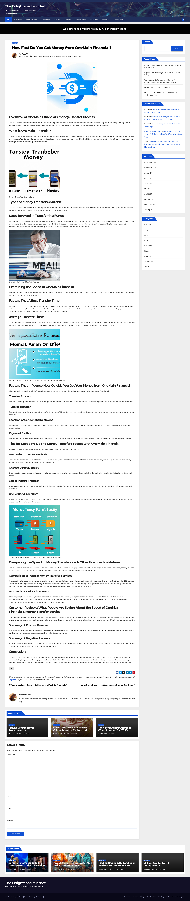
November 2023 (150, 168)
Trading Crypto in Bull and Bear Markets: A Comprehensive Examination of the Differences (116, 865)
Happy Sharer (26, 54)
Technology (31, 20)
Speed (69, 56)
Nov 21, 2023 (59, 869)
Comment (11, 755)
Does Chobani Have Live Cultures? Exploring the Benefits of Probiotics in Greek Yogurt (163, 134)
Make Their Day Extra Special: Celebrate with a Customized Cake (70, 730)
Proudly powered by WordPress (14, 897)
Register (119, 20)
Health (68, 20)
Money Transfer (38, 56)
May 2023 (148, 189)
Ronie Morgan (71, 734)
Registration (13, 680)
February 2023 (149, 204)
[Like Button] (11, 668)
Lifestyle (46, 20)
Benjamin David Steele (152, 131)
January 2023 (149, 210)
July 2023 (147, 178)
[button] (179, 20)
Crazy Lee (25, 734)
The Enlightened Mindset (25, 6)
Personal (106, 20)
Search (147, 42)
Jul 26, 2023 (149, 869)
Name (9, 796)
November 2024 (150, 162)
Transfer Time (76, 56)
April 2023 (148, 194)
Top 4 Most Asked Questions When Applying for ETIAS (114, 729)
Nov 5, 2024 (14, 869)
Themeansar (39, 897)
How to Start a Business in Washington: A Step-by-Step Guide (107, 685)
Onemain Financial (49, 56)
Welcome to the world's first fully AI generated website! (95, 28)
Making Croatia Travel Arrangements (21, 729)
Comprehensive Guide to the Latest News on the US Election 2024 (26, 865)
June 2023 (148, 183)
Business (18, 20)
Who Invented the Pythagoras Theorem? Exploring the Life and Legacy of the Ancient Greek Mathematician (162, 144)
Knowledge (81, 20)
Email (9, 808)
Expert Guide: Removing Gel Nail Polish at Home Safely (72, 864)
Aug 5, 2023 (104, 869)
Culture (94, 20)
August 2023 (148, 173)
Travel (57, 20)
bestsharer (26, 869)
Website (10, 821)
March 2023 (148, 199)
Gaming (147, 235)
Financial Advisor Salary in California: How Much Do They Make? (39, 685)
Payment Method (61, 56)
